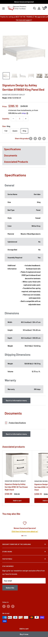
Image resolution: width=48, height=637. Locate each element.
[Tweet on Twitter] (39, 138)
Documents (10, 155)
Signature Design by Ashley (13, 95)
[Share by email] (44, 138)
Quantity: (5, 119)
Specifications (12, 149)
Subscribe (10, 588)
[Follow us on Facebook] (4, 606)
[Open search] (34, 8)
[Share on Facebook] (30, 138)
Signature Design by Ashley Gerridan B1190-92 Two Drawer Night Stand (16, 487)
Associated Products (16, 161)
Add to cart (24, 628)
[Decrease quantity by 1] (13, 118)
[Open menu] (3, 8)
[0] (43, 8)
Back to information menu (16, 400)
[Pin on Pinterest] (35, 138)
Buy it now (24, 634)
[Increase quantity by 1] (25, 118)
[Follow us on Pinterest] (12, 606)
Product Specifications (17, 423)
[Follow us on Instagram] (8, 606)
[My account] (39, 8)
